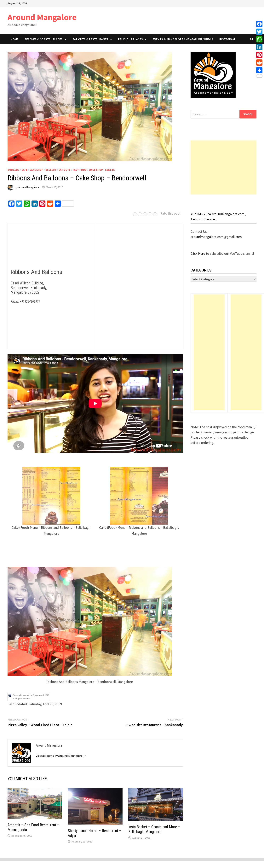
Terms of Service (203, 219)
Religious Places (130, 39)
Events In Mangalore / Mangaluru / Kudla (183, 39)
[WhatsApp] (259, 39)
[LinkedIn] (259, 47)
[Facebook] (259, 24)
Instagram (227, 39)
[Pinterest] (259, 55)
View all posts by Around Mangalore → (61, 756)
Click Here (198, 253)
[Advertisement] (223, 167)
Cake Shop (36, 170)
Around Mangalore (42, 17)
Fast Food (80, 170)
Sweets (110, 170)
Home (14, 39)
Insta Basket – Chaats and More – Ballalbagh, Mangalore (154, 829)
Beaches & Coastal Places (44, 39)
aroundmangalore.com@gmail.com (216, 236)
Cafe (24, 170)
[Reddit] (259, 62)
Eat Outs (65, 170)
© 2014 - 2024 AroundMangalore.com (218, 214)
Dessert (50, 170)
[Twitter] (259, 32)
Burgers (13, 170)
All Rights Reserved (22, 698)
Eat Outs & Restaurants (90, 39)
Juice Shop (96, 170)
